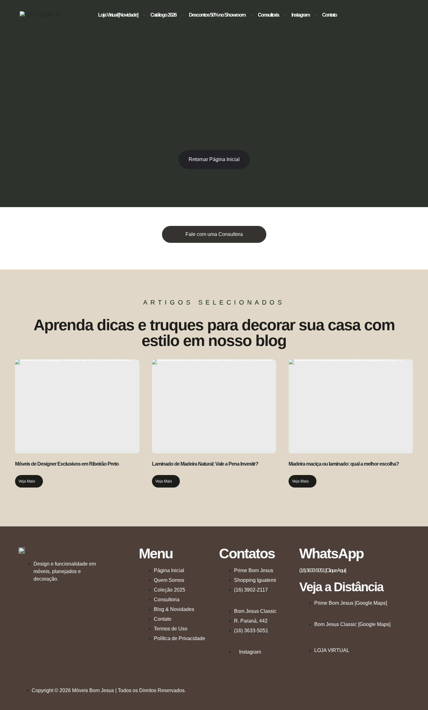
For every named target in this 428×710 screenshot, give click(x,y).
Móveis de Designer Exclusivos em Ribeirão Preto (67, 464)
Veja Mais (26, 481)
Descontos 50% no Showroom (217, 15)
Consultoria (268, 15)
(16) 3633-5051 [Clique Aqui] (322, 570)
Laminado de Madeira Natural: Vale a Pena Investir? (205, 464)
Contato (329, 15)
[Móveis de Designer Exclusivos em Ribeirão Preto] (77, 406)
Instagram (300, 15)
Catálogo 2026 (163, 15)
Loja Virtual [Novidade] (118, 15)
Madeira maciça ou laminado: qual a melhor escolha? (344, 464)
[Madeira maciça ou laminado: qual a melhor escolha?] (351, 406)
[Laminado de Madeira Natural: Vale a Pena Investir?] (214, 406)
